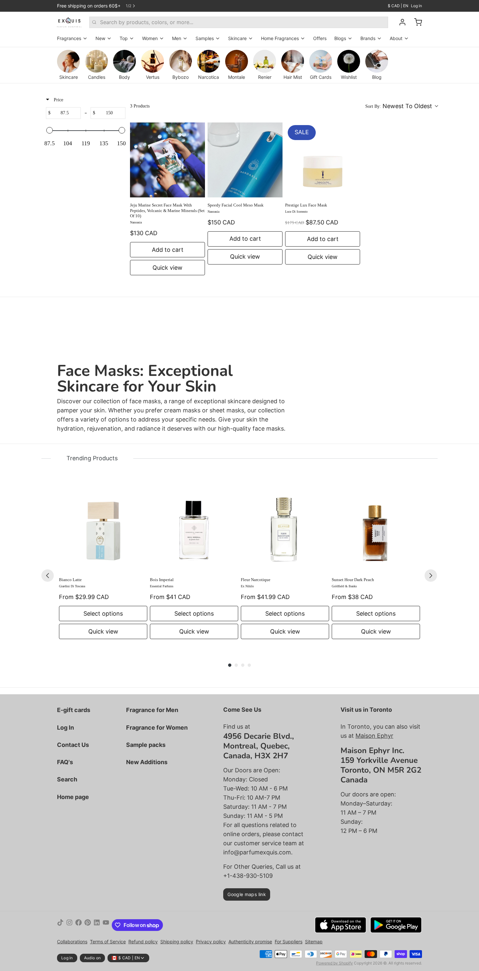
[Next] (431, 575)
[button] (401, 106)
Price (57, 99)
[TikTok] (60, 925)
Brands (367, 38)
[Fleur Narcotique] (285, 528)
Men (176, 38)
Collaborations (72, 941)
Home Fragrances (280, 38)
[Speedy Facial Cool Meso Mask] (245, 159)
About (396, 38)
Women (150, 38)
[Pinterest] (87, 925)
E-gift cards (73, 710)
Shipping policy (176, 941)
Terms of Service (108, 941)
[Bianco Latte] (103, 528)
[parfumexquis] (69, 22)
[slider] (49, 130)
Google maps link (246, 894)
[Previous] (47, 575)
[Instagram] (69, 925)
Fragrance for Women (157, 727)
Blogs (340, 38)
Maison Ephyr (374, 735)
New (100, 38)
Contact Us (73, 744)
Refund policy (143, 941)
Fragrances (69, 38)
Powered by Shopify (334, 963)
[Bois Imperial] (194, 528)
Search (67, 779)
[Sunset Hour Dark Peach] (376, 528)
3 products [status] (140, 106)
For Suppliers (288, 941)
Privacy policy (211, 941)
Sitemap (314, 941)
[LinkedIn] (97, 925)
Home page (73, 796)
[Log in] (399, 22)
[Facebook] (78, 925)
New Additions (146, 762)
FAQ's (65, 762)
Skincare (237, 38)
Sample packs (146, 744)
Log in (416, 5)
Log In (65, 727)
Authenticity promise (250, 941)
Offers (320, 38)
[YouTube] (106, 925)
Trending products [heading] (92, 458)
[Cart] (415, 22)
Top (124, 38)
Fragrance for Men (152, 710)
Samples (205, 38)
